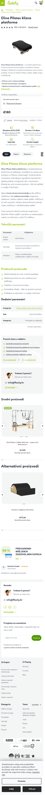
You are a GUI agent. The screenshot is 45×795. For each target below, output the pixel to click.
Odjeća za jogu (6, 709)
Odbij (11, 789)
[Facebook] (5, 607)
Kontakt (25, 666)
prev (2, 426)
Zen (24, 728)
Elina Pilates (24, 120)
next (42, 426)
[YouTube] (14, 607)
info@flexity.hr (16, 383)
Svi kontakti (10, 388)
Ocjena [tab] (16, 154)
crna (21, 436)
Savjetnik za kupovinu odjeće (16, 351)
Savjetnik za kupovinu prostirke (17, 344)
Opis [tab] (6, 154)
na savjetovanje (30, 360)
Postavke (21, 781)
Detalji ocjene (33, 27)
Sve (17, 559)
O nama (25, 671)
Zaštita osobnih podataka (7, 681)
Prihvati (32, 789)
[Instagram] (9, 607)
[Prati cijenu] (7, 120)
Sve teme (35, 704)
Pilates (25, 723)
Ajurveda (26, 709)
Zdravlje (4, 721)
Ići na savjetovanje (9, 360)
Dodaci (3, 725)
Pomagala (5, 717)
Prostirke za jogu (7, 713)
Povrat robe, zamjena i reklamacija (9, 671)
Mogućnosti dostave (13, 103)
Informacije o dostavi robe (8, 688)
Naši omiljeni (27, 732)
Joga (24, 719)
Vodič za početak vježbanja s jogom (19, 354)
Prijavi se (36, 638)
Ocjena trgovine (7, 697)
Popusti (4, 730)
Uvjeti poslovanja (7, 676)
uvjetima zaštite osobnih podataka (16, 648)
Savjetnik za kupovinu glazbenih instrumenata (23, 347)
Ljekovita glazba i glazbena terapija (29, 714)
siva (26, 436)
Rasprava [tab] (27, 154)
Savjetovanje (6, 693)
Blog (24, 675)
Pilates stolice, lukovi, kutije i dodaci (29, 308)
